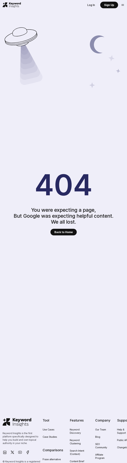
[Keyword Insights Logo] (12, 5)
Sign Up (109, 5)
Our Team (100, 429)
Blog (97, 436)
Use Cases (48, 429)
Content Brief (77, 461)
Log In (91, 5)
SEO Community (101, 446)
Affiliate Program (100, 456)
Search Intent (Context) (77, 452)
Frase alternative (52, 459)
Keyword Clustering (75, 442)
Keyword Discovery (75, 431)
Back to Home (63, 232)
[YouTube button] (20, 452)
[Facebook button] (27, 452)
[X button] (12, 452)
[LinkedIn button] (5, 452)
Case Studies (50, 436)
